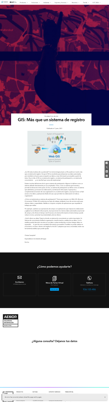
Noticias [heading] (35, 392)
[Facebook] (107, 163)
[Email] (107, 176)
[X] (107, 167)
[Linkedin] (107, 171)
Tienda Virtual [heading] (69, 392)
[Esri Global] (4, 2)
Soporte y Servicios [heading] (54, 392)
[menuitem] (23, 401)
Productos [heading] (19, 392)
